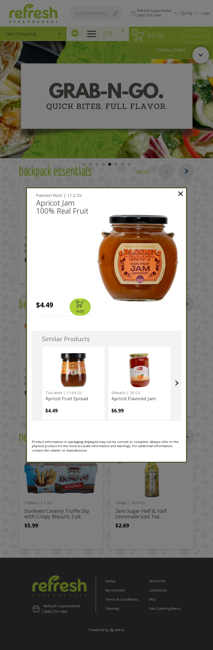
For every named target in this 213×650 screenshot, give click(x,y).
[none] (73, 383)
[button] (137, 258)
